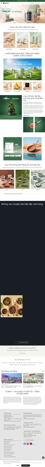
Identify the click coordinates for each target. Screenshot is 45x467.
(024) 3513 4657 (32, 418)
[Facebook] (25, 444)
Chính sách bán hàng (7, 447)
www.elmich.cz (29, 436)
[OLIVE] (22, 179)
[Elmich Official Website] (6, 3)
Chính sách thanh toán (8, 455)
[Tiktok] (31, 444)
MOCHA (7, 189)
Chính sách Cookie (8, 463)
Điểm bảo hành (6, 443)
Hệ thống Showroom (7, 441)
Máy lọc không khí (32, 364)
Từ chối (17, 465)
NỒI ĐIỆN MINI (7, 91)
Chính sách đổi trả (7, 450)
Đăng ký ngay (22, 353)
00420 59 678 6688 (32, 435)
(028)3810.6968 (32, 427)
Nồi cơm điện (17, 364)
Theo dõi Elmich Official (23, 342)
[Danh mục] (1, 3)
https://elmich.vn (10, 416)
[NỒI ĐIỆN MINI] (7, 86)
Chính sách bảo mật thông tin (9, 452)
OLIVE (22, 189)
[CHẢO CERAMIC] (17, 86)
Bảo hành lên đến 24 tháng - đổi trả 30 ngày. (22, 0)
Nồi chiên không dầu (24, 364)
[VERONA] (38, 179)
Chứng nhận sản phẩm (8, 446)
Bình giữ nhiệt (30, 362)
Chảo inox (25, 362)
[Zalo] (34, 444)
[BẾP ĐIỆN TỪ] (27, 86)
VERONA (38, 189)
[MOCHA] (7, 179)
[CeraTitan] (32, 148)
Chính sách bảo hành (7, 449)
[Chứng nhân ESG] (12, 148)
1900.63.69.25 (8, 415)
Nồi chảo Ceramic (12, 362)
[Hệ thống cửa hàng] (42, 371)
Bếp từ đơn (12, 364)
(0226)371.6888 (12, 429)
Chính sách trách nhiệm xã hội (9, 444)
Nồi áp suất (41, 362)
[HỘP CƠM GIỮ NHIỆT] (37, 86)
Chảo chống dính (19, 362)
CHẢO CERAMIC (18, 91)
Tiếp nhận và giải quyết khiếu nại (10, 456)
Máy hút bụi (35, 362)
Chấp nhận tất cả (25, 465)
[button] (4, 41)
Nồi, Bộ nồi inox (5, 362)
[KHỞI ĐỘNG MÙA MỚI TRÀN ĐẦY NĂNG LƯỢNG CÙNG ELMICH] (22, 69)
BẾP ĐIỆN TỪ (27, 91)
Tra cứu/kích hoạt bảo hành (9, 453)
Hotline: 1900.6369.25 (29, 440)
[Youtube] (28, 444)
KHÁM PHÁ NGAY (26, 115)
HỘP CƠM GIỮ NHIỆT (37, 91)
